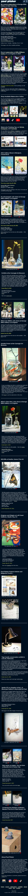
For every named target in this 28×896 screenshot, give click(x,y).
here (4, 45)
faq (14, 888)
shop (10, 888)
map (12, 38)
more (15, 501)
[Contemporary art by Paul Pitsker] (9, 2)
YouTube (14, 128)
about (25, 886)
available (10, 33)
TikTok (21, 127)
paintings (9, 565)
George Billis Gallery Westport (8, 185)
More (3, 873)
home (2, 886)
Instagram (4, 128)
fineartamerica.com (5, 103)
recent (7, 886)
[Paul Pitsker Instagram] (8, 121)
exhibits (20, 886)
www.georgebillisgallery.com (7, 40)
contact (20, 103)
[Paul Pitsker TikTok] (12, 121)
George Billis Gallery (5, 227)
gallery (21, 33)
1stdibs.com (10, 99)
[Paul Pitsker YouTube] (18, 121)
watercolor (12, 26)
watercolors (12, 4)
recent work (9, 295)
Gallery (23, 447)
